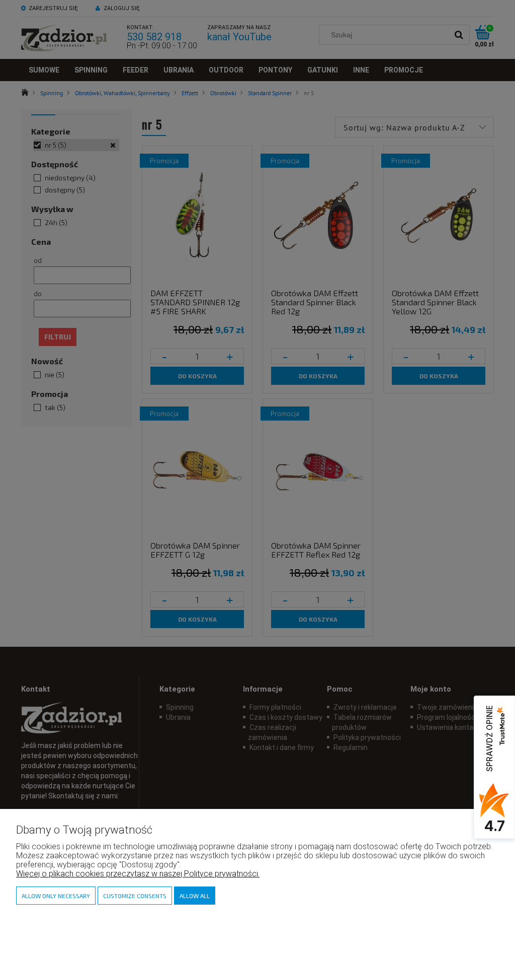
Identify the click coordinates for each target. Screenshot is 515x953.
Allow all (195, 895)
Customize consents (134, 895)
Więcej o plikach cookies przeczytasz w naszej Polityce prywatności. (138, 873)
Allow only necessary (56, 895)
